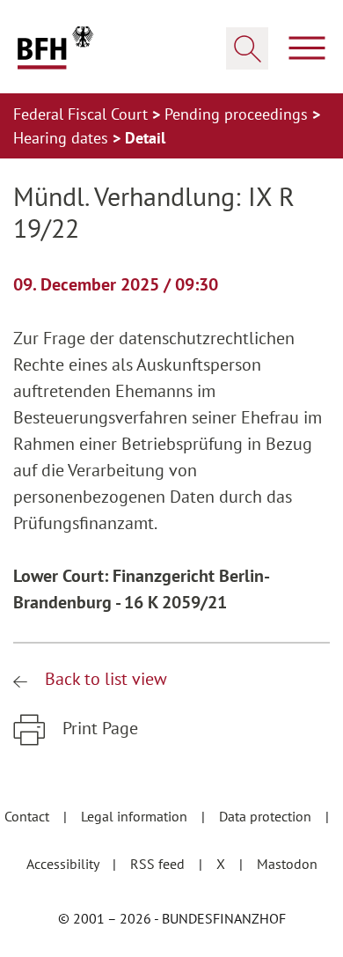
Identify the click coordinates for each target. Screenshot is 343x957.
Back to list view (103, 678)
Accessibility (64, 863)
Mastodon (287, 863)
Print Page (98, 728)
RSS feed (159, 863)
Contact (28, 816)
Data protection (267, 816)
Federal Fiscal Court (82, 114)
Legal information (136, 816)
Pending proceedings (238, 114)
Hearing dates (63, 138)
